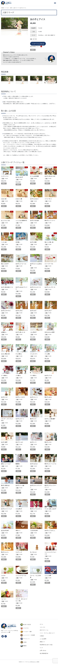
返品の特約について (35, 46)
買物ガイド (42, 641)
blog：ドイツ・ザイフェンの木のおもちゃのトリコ (9, 631)
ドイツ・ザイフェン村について (47, 633)
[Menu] (55, 3)
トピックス (42, 627)
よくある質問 (43, 638)
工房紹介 (42, 635)
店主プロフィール (44, 630)
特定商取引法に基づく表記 (46, 644)
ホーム (41, 624)
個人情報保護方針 (44, 653)
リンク (41, 647)
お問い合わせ (43, 650)
